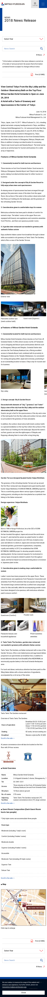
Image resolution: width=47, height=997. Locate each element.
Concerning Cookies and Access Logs (14, 987)
